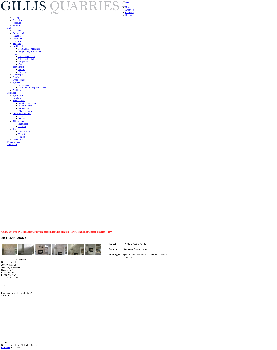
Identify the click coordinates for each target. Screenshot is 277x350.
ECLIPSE (5, 347)
